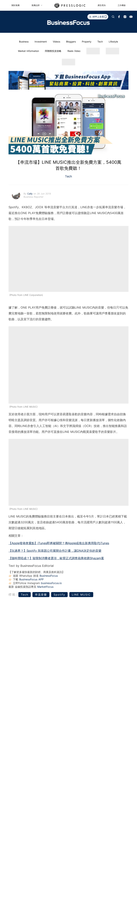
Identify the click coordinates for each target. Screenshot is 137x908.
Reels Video (73, 51)
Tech (100, 41)
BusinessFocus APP (31, 579)
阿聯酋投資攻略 (53, 51)
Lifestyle (113, 41)
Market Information (28, 51)
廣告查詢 (102, 5)
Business (24, 41)
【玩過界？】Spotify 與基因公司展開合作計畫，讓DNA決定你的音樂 (55, 550)
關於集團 (16, 5)
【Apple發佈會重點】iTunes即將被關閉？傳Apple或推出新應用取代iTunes (59, 543)
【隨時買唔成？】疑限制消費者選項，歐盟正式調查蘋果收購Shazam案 (56, 558)
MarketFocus (45, 586)
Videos (56, 41)
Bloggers (71, 41)
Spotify (59, 594)
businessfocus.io (51, 583)
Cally (30, 193)
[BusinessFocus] (68, 22)
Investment (41, 41)
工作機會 (122, 5)
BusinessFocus (49, 575)
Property (86, 41)
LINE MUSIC (81, 594)
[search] (113, 16)
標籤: (13, 594)
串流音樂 (41, 594)
